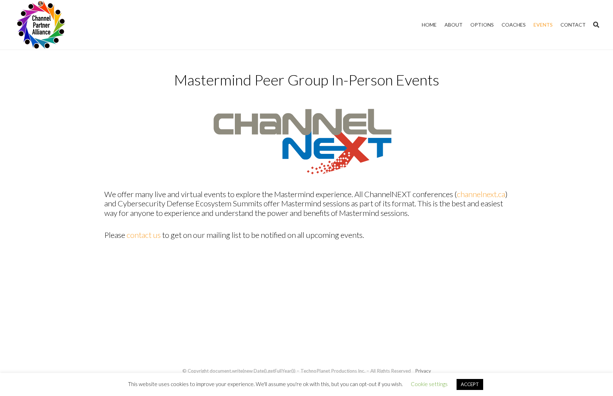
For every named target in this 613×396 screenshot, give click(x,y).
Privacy (423, 371)
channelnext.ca (481, 194)
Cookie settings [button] (429, 384)
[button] (596, 25)
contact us (144, 235)
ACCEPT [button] (470, 384)
